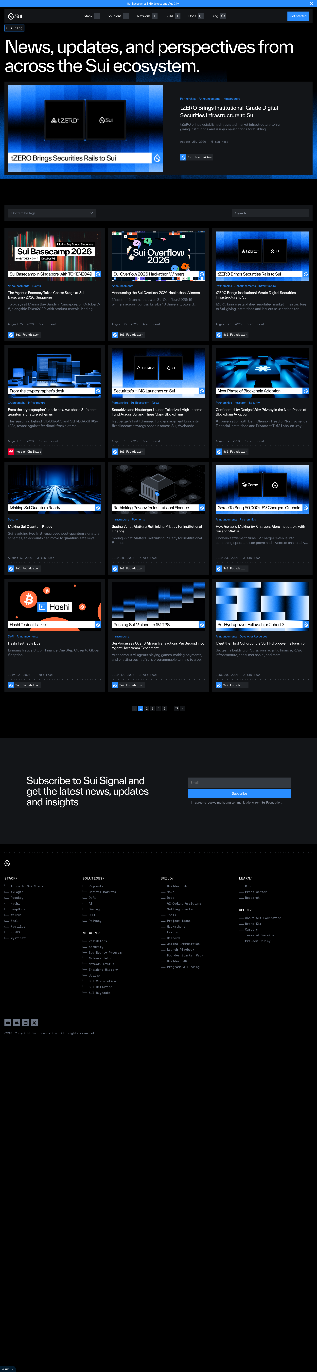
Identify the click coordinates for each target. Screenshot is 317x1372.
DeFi (11, 636)
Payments (138, 519)
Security (254, 402)
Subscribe (239, 793)
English (5, 1369)
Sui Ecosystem (139, 402)
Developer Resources (253, 636)
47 (176, 708)
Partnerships (188, 98)
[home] (15, 16)
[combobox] (8, 1369)
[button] (52, 213)
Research (240, 402)
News (155, 402)
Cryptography (16, 402)
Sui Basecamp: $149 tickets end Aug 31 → (153, 3)
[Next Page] (182, 708)
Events (36, 285)
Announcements (209, 98)
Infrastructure (231, 98)
